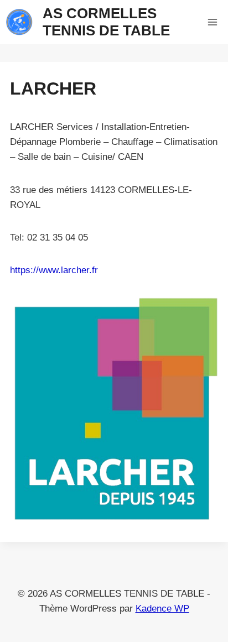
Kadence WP (162, 608)
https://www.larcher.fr (54, 270)
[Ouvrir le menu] (212, 21)
